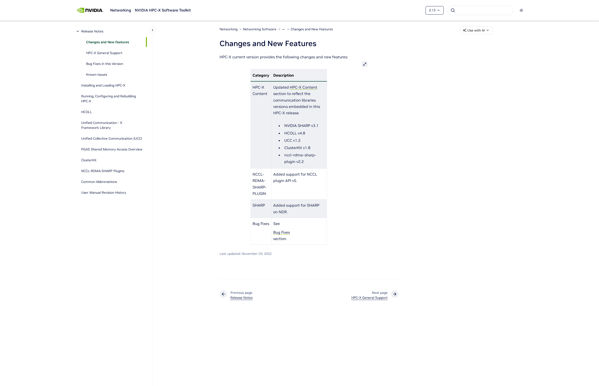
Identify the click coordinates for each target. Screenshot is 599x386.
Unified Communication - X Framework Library (101, 125)
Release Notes (92, 31)
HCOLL (86, 112)
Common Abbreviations (99, 182)
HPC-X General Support (104, 53)
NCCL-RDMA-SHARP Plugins (102, 171)
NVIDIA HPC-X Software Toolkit (163, 10)
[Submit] (453, 10)
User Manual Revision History (103, 192)
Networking (120, 10)
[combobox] (480, 10)
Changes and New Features (107, 42)
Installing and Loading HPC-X (103, 85)
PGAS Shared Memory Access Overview (111, 149)
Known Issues (96, 74)
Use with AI (476, 30)
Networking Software (259, 29)
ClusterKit (88, 160)
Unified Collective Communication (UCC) (111, 138)
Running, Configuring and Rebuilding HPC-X (108, 98)
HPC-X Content (303, 87)
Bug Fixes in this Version (104, 64)
